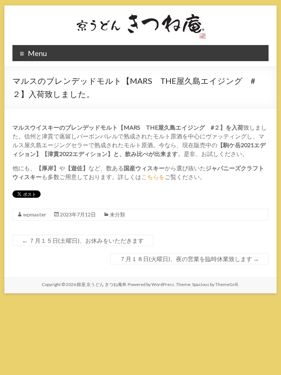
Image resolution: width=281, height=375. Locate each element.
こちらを (153, 176)
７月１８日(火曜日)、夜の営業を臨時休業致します (189, 258)
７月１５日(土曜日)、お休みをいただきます (83, 240)
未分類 (117, 214)
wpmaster (34, 214)
